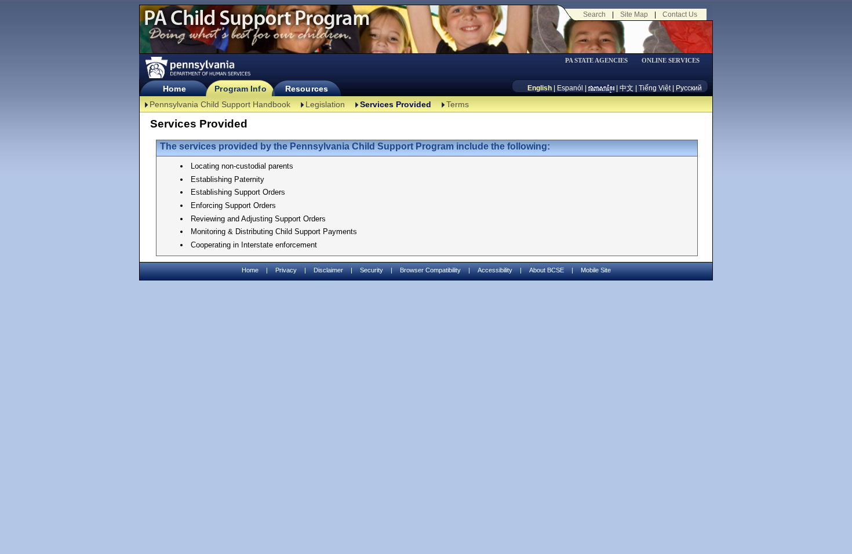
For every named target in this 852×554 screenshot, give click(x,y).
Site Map (634, 14)
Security (371, 270)
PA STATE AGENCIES (596, 60)
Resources (306, 88)
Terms (457, 104)
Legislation (325, 104)
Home (174, 88)
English (539, 88)
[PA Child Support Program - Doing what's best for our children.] (257, 25)
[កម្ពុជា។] (601, 88)
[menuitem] (600, 60)
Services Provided (395, 104)
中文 (626, 88)
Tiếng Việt (655, 88)
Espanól (570, 88)
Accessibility (495, 270)
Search (594, 14)
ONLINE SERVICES (671, 60)
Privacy (286, 270)
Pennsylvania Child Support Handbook (220, 104)
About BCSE (546, 270)
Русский (689, 88)
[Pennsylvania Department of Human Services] (197, 67)
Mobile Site (596, 270)
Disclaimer (328, 270)
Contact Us (679, 14)
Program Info (240, 88)
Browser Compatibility (430, 270)
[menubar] (600, 60)
